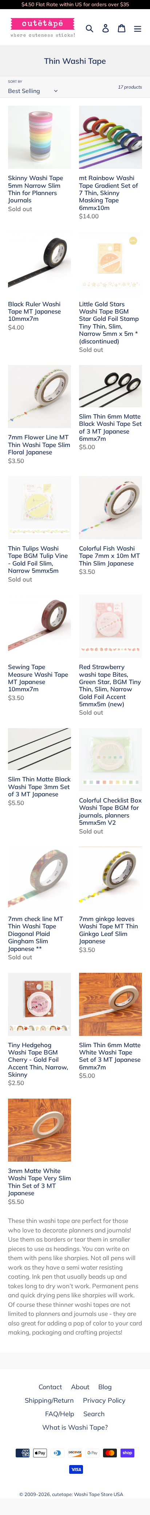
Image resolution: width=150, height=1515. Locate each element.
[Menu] (138, 27)
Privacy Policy (104, 1400)
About (80, 1387)
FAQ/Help (59, 1414)
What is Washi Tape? (75, 1427)
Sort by (15, 81)
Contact (50, 1387)
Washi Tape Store (93, 1494)
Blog (105, 1387)
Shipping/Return (49, 1400)
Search (94, 1414)
